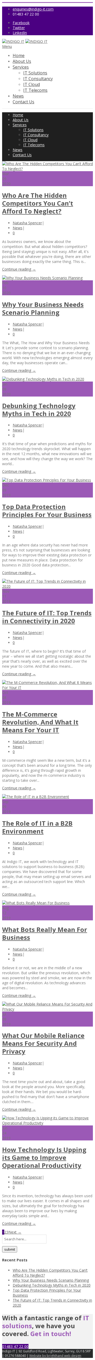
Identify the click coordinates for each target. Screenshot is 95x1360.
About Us (22, 61)
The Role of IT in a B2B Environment (37, 827)
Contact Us (23, 102)
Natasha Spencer (27, 222)
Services (21, 67)
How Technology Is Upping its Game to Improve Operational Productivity (44, 1157)
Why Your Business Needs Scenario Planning (43, 308)
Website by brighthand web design (55, 1355)
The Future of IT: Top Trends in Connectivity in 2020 (47, 616)
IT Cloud (31, 84)
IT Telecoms (35, 90)
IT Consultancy (38, 79)
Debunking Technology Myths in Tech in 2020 (38, 409)
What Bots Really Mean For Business (44, 933)
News (18, 96)
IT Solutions (35, 73)
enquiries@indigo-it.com (33, 9)
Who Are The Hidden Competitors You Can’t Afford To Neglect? (37, 203)
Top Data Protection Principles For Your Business (47, 510)
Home (19, 55)
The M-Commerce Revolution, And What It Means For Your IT (40, 722)
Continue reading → (19, 269)
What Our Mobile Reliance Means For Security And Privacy (43, 1043)
